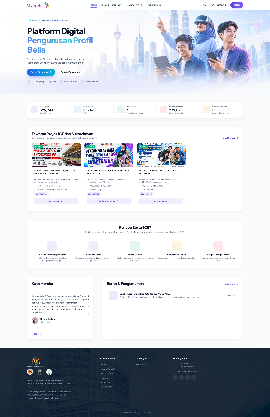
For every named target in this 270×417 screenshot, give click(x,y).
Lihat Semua (229, 138)
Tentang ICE (105, 382)
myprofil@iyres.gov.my (187, 371)
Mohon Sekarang (54, 201)
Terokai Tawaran (69, 72)
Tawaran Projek (106, 373)
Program (104, 378)
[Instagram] (181, 377)
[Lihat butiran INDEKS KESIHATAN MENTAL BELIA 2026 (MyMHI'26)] (161, 175)
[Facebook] (175, 377)
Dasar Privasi (142, 364)
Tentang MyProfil (134, 5)
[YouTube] (193, 377)
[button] (32, 334)
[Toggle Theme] (204, 5)
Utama (93, 5)
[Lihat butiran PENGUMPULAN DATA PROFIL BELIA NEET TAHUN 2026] (108, 175)
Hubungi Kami (154, 5)
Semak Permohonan (111, 5)
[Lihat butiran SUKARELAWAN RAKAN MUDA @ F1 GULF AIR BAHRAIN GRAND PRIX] (56, 175)
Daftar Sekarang (39, 72)
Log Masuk (220, 5)
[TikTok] (187, 377)
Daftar (236, 5)
